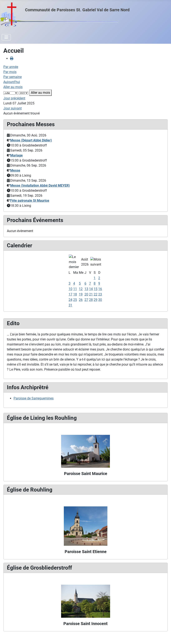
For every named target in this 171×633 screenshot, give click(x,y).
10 (70, 289)
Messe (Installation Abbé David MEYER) (40, 185)
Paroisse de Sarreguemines (34, 398)
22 (95, 294)
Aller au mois (13, 87)
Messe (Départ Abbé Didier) (31, 140)
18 (75, 294)
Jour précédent (14, 98)
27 (86, 300)
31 (70, 305)
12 (81, 289)
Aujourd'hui (11, 82)
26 (81, 300)
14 (91, 289)
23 (100, 294)
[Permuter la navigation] (6, 37)
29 (95, 300)
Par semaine (12, 77)
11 (75, 289)
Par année (10, 67)
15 (95, 289)
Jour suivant (12, 108)
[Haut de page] (164, 625)
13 (86, 289)
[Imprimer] (11, 58)
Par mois (9, 72)
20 (86, 294)
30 (100, 300)
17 (70, 294)
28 (91, 300)
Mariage (16, 155)
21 (91, 294)
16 (100, 289)
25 (75, 300)
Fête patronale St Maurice (29, 201)
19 (81, 294)
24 (70, 300)
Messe (15, 170)
